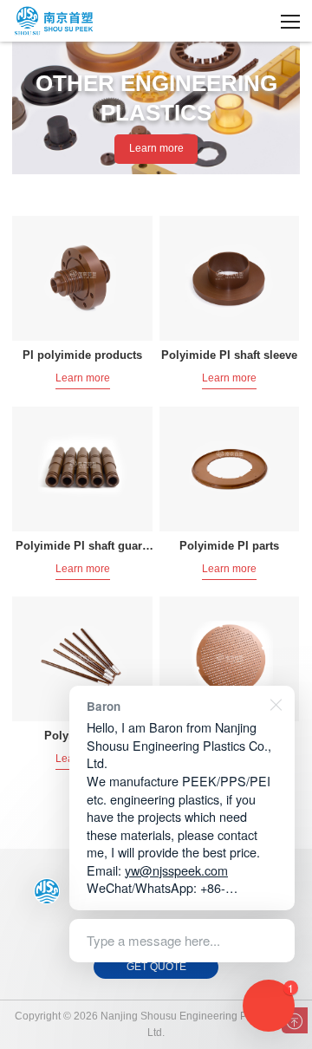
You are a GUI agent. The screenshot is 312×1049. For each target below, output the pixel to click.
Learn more (156, 148)
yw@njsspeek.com (176, 870)
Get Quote (156, 966)
